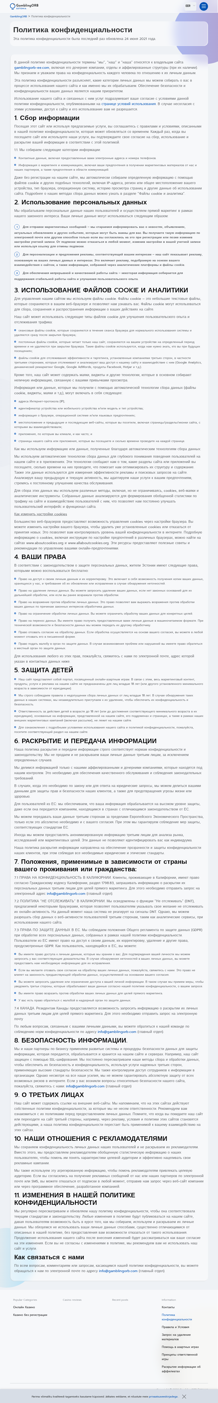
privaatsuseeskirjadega (163, 1397)
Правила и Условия (175, 1327)
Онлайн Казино (24, 1307)
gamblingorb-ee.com (31, 67)
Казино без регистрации (30, 1315)
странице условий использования (129, 104)
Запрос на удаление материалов (176, 1337)
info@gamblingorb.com (66, 893)
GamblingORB (18, 16)
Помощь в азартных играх (180, 1347)
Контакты (168, 1307)
